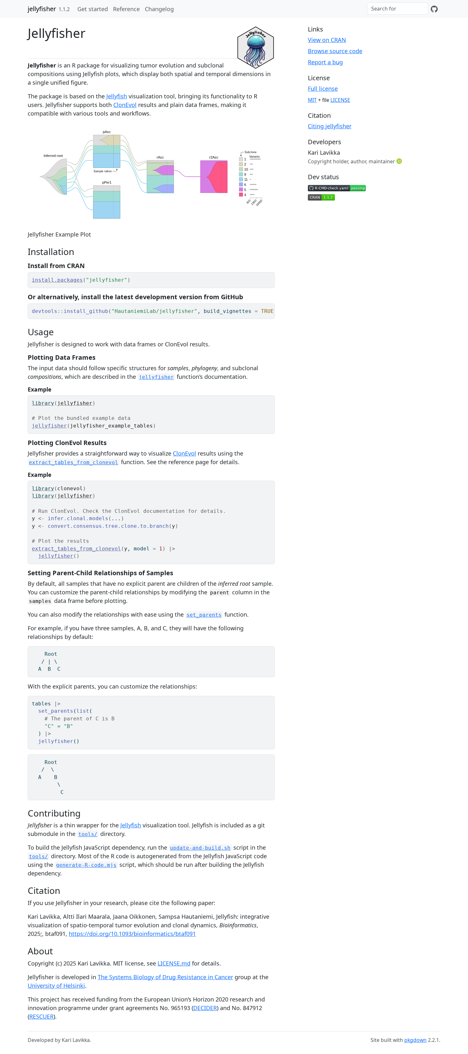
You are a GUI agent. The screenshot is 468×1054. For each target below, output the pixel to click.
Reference (126, 9)
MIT (312, 99)
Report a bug (325, 62)
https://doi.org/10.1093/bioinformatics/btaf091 (132, 933)
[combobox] (397, 9)
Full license (323, 88)
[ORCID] (399, 161)
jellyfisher (42, 8)
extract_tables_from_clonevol (76, 549)
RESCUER (41, 1016)
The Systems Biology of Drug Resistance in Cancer (165, 977)
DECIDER (205, 1008)
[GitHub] (434, 9)
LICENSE (340, 99)
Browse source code (335, 51)
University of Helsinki (56, 985)
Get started (92, 9)
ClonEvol (125, 105)
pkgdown (415, 1039)
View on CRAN (327, 40)
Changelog (159, 9)
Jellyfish (116, 96)
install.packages (57, 280)
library (43, 403)
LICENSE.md (174, 963)
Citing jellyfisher (329, 126)
